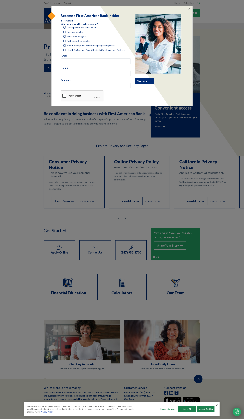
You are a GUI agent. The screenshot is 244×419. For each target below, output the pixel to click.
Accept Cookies (206, 409)
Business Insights (75, 32)
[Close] (217, 405)
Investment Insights (76, 36)
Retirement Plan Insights (78, 41)
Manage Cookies (167, 409)
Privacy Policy (47, 412)
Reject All (186, 409)
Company (66, 80)
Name (65, 67)
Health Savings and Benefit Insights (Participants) (91, 45)
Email (64, 55)
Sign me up (142, 81)
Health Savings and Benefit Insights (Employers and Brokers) (96, 50)
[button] (237, 412)
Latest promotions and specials (82, 27)
